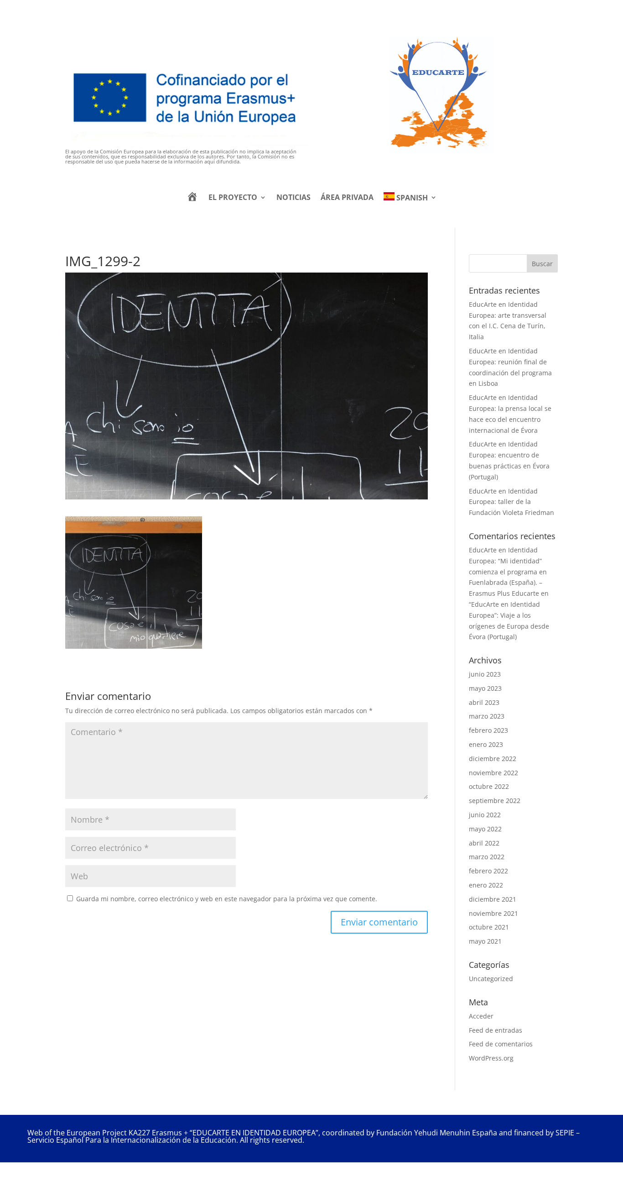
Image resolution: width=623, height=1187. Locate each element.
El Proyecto (232, 197)
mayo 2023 (485, 688)
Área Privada (347, 197)
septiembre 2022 (494, 800)
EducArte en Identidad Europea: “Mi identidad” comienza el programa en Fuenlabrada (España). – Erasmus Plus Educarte (508, 572)
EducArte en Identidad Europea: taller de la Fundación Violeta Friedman (511, 502)
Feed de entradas (495, 1030)
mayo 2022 (485, 829)
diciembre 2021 (492, 899)
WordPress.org (491, 1058)
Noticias (293, 197)
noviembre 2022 (493, 772)
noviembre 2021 (493, 913)
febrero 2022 (488, 871)
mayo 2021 (485, 941)
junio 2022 (485, 814)
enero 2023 (486, 744)
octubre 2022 (489, 786)
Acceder (481, 1016)
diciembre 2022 (492, 758)
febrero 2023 (488, 730)
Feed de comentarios (501, 1044)
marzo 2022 (486, 856)
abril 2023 (484, 702)
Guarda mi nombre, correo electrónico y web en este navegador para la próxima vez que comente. (226, 898)
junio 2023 (485, 674)
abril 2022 (484, 843)
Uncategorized (491, 978)
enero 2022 (486, 885)
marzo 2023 (486, 716)
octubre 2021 (489, 927)
